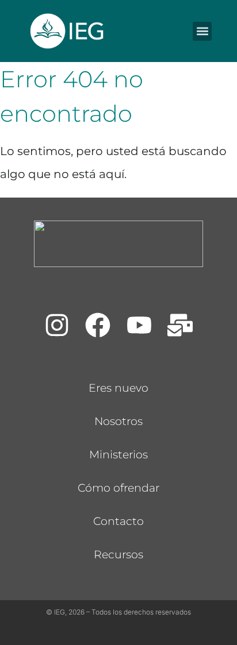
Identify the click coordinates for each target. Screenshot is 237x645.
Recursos (118, 554)
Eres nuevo (118, 388)
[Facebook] (98, 325)
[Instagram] (57, 325)
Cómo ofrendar (118, 488)
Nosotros (118, 421)
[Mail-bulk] (180, 325)
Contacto (118, 521)
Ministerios (118, 454)
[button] (202, 31)
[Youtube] (139, 325)
